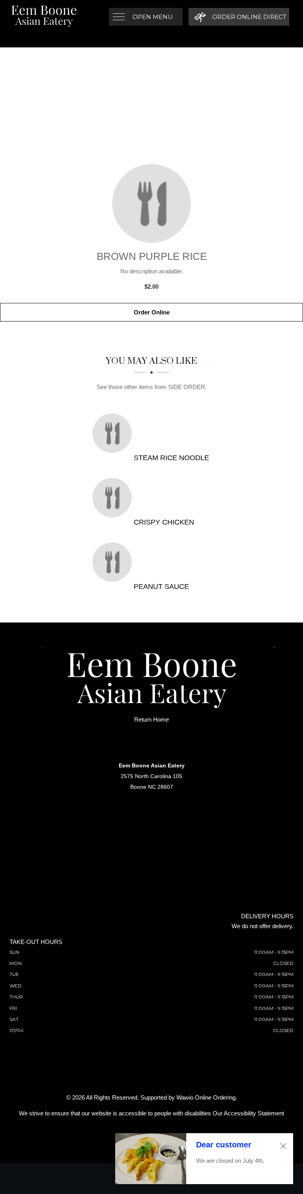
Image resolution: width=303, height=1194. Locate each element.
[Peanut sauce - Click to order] (114, 562)
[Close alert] (283, 1146)
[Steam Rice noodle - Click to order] (114, 433)
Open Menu (153, 17)
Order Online (152, 312)
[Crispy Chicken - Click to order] (114, 497)
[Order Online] (151, 203)
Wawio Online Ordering (206, 1097)
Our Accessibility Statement (248, 1113)
